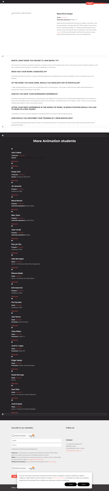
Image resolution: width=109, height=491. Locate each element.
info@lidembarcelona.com (74, 450)
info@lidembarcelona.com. (36, 459)
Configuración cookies (58, 484)
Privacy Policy (52, 462)
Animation (64, 17)
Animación (22, 155)
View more (14, 161)
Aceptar (71, 484)
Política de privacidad (58, 478)
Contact (90, 3)
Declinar (84, 484)
